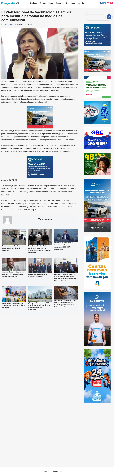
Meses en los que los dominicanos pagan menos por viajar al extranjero (14, 248)
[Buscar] (109, 16)
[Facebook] (101, 3)
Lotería (81, 3)
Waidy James (8, 24)
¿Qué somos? (57, 471)
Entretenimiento (46, 3)
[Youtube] (108, 3)
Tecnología (70, 3)
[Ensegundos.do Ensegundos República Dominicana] (10, 3)
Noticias (33, 3)
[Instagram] (111, 3)
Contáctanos (45, 471)
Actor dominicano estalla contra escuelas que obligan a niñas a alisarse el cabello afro (13, 274)
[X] (104, 3)
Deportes (60, 3)
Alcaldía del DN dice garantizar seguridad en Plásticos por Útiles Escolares (13, 305)
